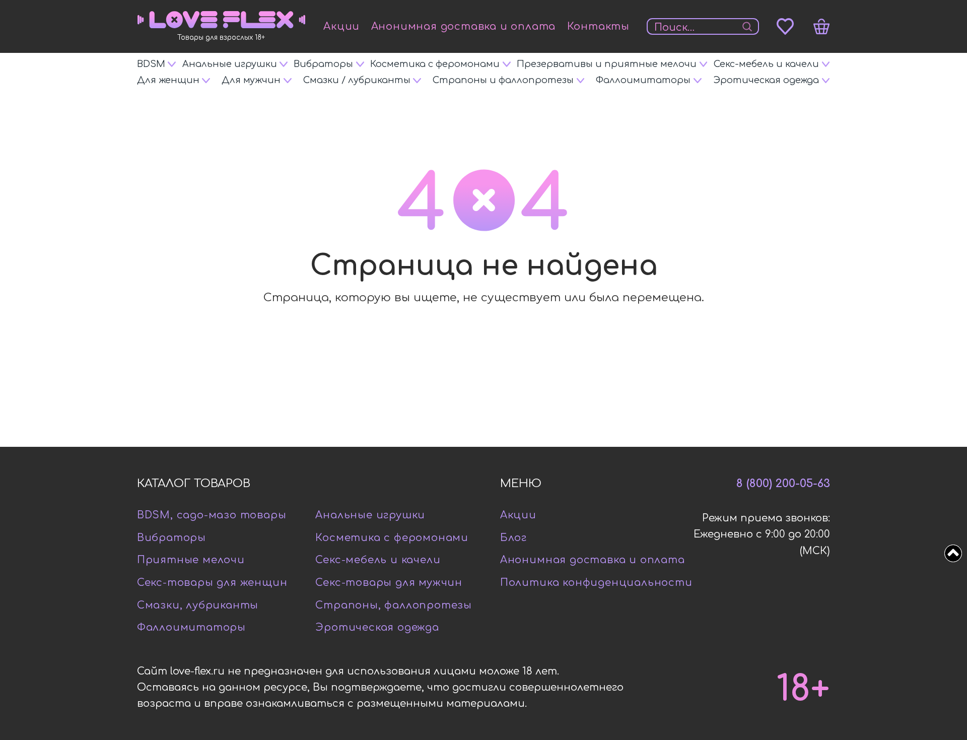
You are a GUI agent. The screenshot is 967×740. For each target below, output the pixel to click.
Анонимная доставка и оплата (463, 26)
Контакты (598, 26)
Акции (341, 26)
